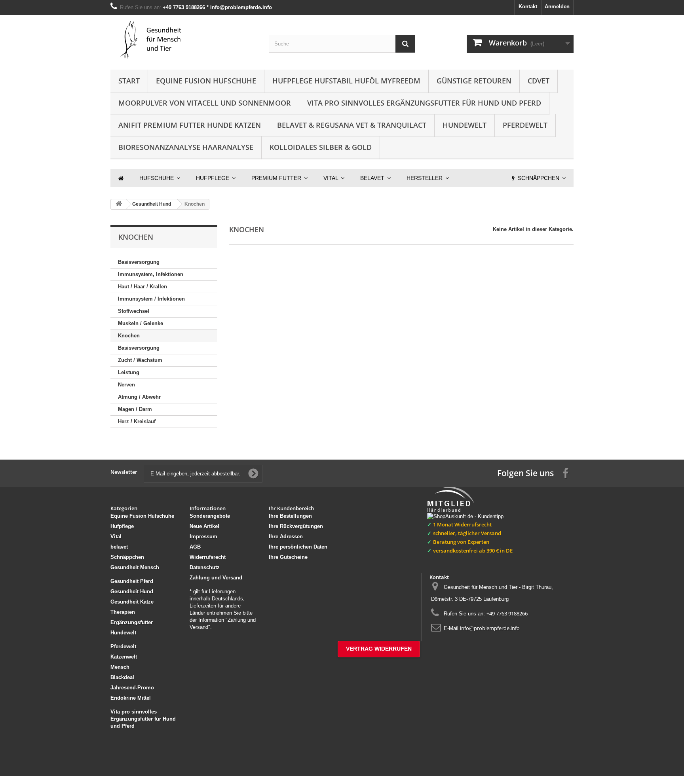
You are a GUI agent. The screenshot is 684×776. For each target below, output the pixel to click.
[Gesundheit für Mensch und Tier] (183, 40)
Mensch (119, 667)
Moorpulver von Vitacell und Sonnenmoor (204, 103)
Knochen (129, 336)
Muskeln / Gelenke (140, 323)
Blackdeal (122, 677)
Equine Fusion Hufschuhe (206, 80)
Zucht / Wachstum (140, 360)
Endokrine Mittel (130, 698)
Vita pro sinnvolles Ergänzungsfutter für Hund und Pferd (424, 103)
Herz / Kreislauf (137, 421)
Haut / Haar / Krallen (142, 287)
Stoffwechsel (133, 311)
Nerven (126, 385)
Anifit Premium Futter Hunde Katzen (189, 125)
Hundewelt (464, 125)
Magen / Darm (135, 409)
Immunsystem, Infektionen (150, 274)
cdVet (538, 80)
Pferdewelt (525, 125)
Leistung (128, 372)
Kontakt (528, 6)
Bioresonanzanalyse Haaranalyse (185, 147)
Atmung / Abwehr (139, 397)
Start (129, 80)
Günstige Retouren (474, 80)
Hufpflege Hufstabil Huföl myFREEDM (346, 80)
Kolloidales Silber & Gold (321, 147)
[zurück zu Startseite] (118, 204)
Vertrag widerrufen (379, 648)
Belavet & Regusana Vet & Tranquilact (351, 125)
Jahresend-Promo (132, 688)
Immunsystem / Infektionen (151, 299)
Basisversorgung (139, 262)
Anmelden (557, 6)
